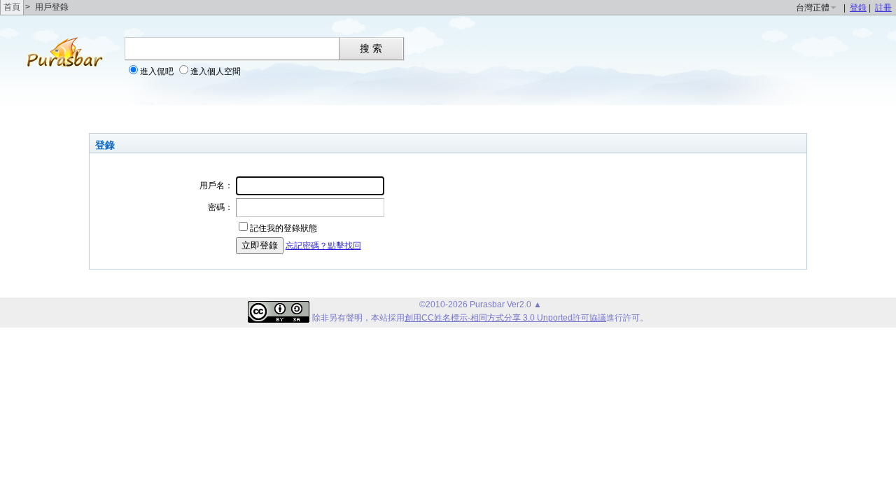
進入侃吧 (157, 71)
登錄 (858, 8)
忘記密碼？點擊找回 (323, 246)
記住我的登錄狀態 (283, 228)
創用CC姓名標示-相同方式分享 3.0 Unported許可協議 (505, 318)
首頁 (12, 7)
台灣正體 (813, 8)
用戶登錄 (52, 7)
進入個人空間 (215, 71)
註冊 (883, 8)
